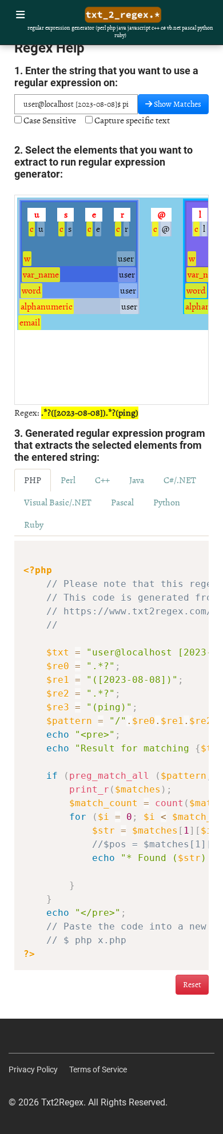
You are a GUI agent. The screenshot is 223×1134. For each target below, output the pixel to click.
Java (136, 480)
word (31, 290)
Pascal (122, 502)
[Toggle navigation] (20, 15)
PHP (32, 480)
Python (166, 502)
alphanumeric (47, 306)
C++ (102, 480)
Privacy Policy (33, 1069)
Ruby (33, 524)
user (126, 258)
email (29, 322)
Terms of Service (98, 1069)
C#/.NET (180, 480)
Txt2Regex (62, 1102)
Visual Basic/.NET (57, 502)
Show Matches (176, 104)
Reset (192, 984)
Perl (68, 480)
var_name (41, 274)
